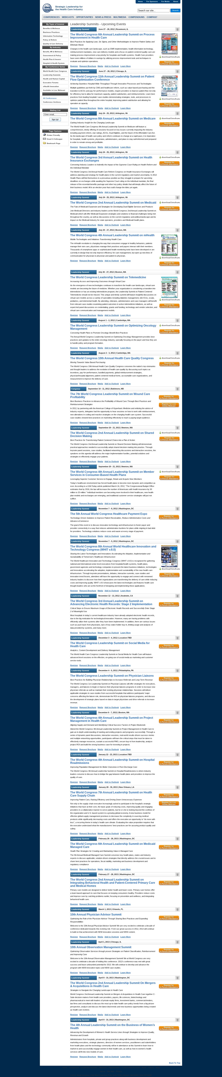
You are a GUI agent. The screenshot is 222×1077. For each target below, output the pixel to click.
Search (175, 10)
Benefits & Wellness (51, 28)
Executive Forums (50, 83)
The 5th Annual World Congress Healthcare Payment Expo (108, 513)
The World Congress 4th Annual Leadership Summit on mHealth (112, 235)
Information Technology (53, 36)
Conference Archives (52, 102)
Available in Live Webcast (54, 90)
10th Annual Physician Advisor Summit (95, 914)
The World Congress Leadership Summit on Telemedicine (108, 277)
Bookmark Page (53, 143)
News (144, 1067)
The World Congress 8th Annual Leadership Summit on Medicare (113, 118)
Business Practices (51, 32)
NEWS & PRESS (103, 17)
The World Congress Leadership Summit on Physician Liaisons (112, 675)
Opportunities (114, 1067)
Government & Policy (52, 55)
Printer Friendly (53, 135)
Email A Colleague (54, 139)
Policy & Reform (50, 40)
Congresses (74, 1067)
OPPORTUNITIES (84, 17)
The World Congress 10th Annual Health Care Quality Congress (112, 358)
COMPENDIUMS (136, 17)
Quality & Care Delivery (53, 44)
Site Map (110, 1071)
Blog (158, 1067)
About (175, 1)
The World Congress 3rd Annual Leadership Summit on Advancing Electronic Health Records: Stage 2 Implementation (111, 603)
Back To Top (174, 1063)
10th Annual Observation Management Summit (100, 947)
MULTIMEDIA (119, 17)
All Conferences (50, 98)
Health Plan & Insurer (52, 59)
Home (140, 1)
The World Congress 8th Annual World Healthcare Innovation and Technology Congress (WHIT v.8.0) (113, 548)
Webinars (103, 1067)
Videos (151, 1067)
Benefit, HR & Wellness (52, 52)
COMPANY (152, 17)
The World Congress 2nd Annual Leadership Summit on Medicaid (113, 202)
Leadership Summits (52, 75)
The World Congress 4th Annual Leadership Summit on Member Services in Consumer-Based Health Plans (112, 473)
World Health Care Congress (55, 71)
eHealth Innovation (51, 86)
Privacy (119, 1071)
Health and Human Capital (54, 79)
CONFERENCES (52, 17)
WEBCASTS (68, 17)
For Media (165, 1)
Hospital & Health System (54, 63)
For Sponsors (152, 1)
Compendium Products (131, 1067)
